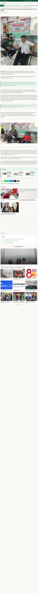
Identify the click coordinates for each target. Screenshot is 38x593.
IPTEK (19, 3)
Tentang (33, 0)
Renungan (15, 3)
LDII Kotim (16, 183)
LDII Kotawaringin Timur (10, 183)
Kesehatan (23, 3)
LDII (3, 3)
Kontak (36, 0)
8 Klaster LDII (31, 3)
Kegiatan (27, 3)
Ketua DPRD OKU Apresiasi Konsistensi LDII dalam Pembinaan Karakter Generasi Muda (23, 5)
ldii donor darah (3, 183)
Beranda (9, 3)
